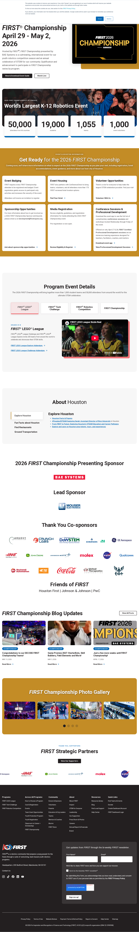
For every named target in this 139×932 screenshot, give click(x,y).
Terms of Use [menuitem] (38, 919)
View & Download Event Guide (17, 76)
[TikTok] (8, 877)
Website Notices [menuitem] (51, 919)
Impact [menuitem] (71, 805)
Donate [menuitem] (110, 805)
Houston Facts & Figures (62, 418)
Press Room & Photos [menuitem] (76, 819)
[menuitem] (78, 808)
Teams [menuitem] (51, 816)
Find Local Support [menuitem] (98, 808)
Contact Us (6, 871)
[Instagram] (3, 877)
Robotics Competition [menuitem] (11, 808)
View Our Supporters (69, 761)
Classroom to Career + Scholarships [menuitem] (32, 825)
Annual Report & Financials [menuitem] (78, 827)
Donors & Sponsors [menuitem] (55, 801)
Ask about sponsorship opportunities (20, 247)
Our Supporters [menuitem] (74, 816)
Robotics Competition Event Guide (27, 364)
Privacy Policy (69, 8)
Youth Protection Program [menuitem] (34, 816)
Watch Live (41, 76)
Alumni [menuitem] (51, 823)
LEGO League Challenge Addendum (28, 351)
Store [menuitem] (53, 827)
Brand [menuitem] (71, 831)
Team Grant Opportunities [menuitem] (34, 812)
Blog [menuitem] (93, 805)
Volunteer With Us (103, 198)
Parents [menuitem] (51, 808)
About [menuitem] (73, 801)
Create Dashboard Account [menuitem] (117, 808)
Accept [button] (100, 19)
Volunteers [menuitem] (52, 805)
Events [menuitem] (27, 808)
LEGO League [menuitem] (9, 801)
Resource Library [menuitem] (97, 801)
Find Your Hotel (56, 198)
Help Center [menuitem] (96, 812)
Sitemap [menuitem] (115, 919)
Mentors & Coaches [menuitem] (55, 819)
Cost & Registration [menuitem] (31, 805)
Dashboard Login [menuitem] (116, 812)
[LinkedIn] (18, 877)
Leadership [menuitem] (73, 812)
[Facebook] (13, 877)
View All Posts (128, 613)
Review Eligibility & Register (61, 247)
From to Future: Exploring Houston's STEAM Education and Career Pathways (85, 424)
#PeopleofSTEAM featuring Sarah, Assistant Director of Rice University (81, 421)
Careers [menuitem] (72, 823)
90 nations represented (69, 440)
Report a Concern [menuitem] (92, 919)
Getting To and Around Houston (65, 436)
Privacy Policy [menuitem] (25, 919)
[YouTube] (22, 877)
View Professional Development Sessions (113, 247)
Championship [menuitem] (32, 829)
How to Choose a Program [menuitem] (34, 801)
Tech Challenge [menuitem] (9, 805)
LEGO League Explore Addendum (27, 346)
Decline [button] (109, 19)
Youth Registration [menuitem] (31, 819)
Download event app (104, 243)
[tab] (64, 726)
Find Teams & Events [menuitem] (115, 801)
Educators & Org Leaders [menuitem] (57, 812)
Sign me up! (74, 897)
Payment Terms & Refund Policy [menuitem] (71, 919)
